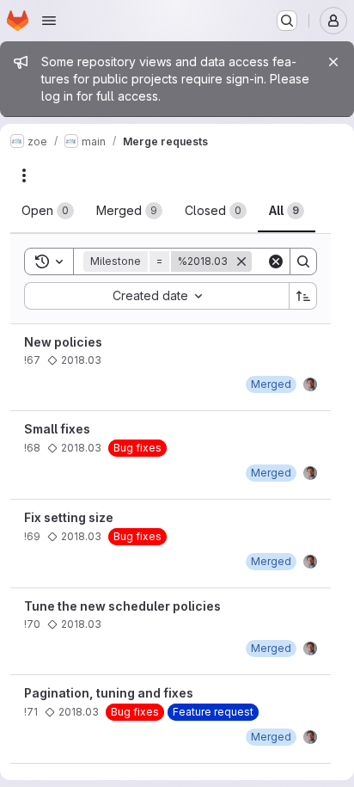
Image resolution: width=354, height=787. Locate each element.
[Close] (333, 62)
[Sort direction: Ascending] (303, 296)
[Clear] (276, 261)
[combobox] (156, 296)
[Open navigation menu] (49, 20)
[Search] (303, 261)
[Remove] (241, 261)
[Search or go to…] (287, 20)
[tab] (47, 210)
